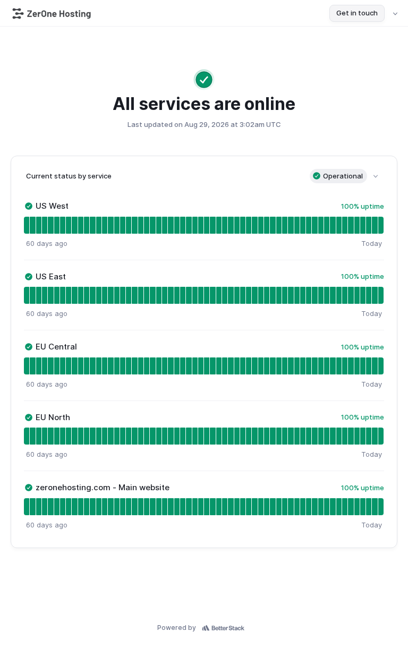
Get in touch (357, 12)
